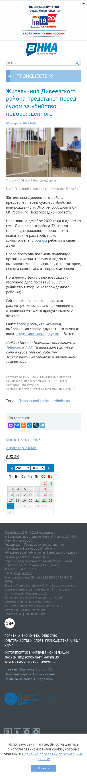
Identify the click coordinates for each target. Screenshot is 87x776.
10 (11, 495)
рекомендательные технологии (25, 609)
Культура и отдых (18, 640)
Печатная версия (17, 674)
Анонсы (10, 657)
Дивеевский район (34, 400)
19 (24, 500)
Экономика (31, 636)
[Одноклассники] (23, 425)
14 (37, 495)
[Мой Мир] (29, 425)
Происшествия (56, 640)
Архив (25, 440)
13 (30, 495)
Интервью (51, 657)
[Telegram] (42, 425)
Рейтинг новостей (41, 662)
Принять (43, 768)
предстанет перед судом (37, 333)
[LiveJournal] (36, 425)
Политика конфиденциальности (25, 614)
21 (37, 500)
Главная (11, 440)
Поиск (41, 669)
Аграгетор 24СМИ (21, 447)
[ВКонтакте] (17, 425)
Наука (8, 645)
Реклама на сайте (18, 679)
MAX (29, 347)
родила (41, 240)
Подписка (26, 669)
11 (17, 495)
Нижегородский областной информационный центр (41, 553)
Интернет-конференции (50, 652)
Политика (12, 636)
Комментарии (15, 662)
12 (24, 495)
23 (50, 500)
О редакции (43, 679)
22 (44, 500)
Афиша (75, 640)
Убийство (62, 400)
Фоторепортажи (17, 652)
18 (17, 500)
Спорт (39, 640)
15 (44, 495)
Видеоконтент (30, 657)
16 (50, 495)
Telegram (13, 347)
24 (11, 506)
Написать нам (44, 674)
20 (30, 500)
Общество (49, 636)
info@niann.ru (23, 573)
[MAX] (11, 425)
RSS (51, 669)
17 (11, 500)
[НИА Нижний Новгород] (41, 55)
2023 (36, 440)
